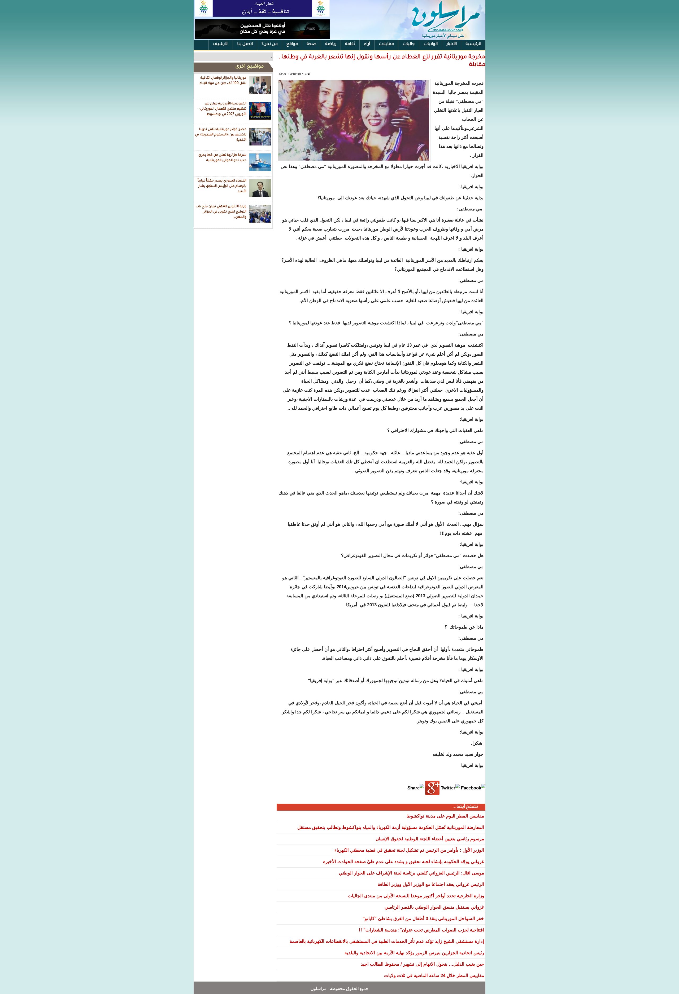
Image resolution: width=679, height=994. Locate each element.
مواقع (292, 44)
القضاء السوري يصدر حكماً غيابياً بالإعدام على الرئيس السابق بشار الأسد (222, 186)
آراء (367, 44)
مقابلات (386, 44)
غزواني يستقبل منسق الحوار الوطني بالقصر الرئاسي (434, 907)
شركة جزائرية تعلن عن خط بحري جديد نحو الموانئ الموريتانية (222, 157)
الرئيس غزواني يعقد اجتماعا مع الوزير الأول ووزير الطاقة (431, 884)
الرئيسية (473, 44)
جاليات (409, 44)
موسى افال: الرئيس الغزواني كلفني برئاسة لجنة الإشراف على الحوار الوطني (411, 873)
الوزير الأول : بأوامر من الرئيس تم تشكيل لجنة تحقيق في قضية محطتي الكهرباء (409, 850)
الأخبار (451, 44)
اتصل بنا (245, 44)
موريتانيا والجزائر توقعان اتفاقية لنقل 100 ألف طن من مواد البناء (222, 80)
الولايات (431, 44)
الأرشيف (220, 44)
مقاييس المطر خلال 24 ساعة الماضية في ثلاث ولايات (434, 975)
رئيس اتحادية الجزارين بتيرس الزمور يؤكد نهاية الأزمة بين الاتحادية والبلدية (414, 952)
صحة (311, 44)
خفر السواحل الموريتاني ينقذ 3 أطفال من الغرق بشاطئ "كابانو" (423, 918)
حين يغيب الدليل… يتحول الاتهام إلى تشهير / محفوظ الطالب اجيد (422, 964)
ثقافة (350, 44)
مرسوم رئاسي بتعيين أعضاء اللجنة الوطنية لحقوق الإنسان (430, 838)
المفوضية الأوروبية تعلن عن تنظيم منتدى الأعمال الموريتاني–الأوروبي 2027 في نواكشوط (222, 109)
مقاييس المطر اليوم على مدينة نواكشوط (445, 816)
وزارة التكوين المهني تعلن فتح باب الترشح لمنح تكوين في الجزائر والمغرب (221, 212)
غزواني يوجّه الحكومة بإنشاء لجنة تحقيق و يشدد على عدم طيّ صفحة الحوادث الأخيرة (403, 861)
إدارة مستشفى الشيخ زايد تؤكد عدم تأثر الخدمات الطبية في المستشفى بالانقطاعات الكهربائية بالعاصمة (387, 941)
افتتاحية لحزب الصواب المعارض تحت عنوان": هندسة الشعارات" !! (421, 930)
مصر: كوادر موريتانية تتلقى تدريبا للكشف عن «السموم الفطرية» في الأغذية (220, 135)
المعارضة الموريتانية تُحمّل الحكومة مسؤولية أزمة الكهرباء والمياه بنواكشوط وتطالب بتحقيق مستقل (390, 827)
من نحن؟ (270, 44)
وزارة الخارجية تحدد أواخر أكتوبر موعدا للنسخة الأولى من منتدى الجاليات (416, 895)
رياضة (330, 44)
